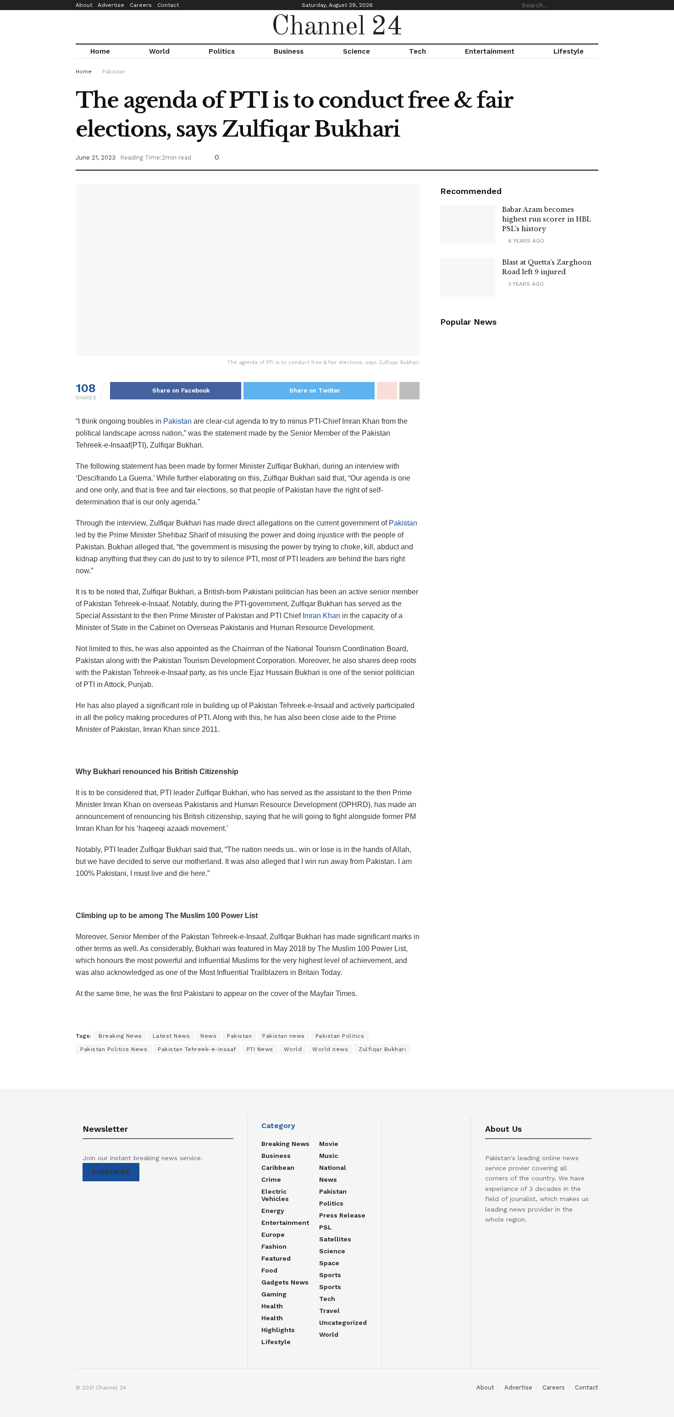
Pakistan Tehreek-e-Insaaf (197, 1049)
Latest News (171, 1036)
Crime (271, 1179)
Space (329, 1263)
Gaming (274, 1294)
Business (289, 51)
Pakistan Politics (340, 1036)
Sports (330, 1275)
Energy (272, 1210)
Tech (417, 51)
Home (100, 51)
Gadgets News (285, 1282)
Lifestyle (568, 51)
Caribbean (277, 1167)
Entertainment (489, 51)
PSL (325, 1227)
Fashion (274, 1246)
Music (328, 1155)
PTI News (260, 1049)
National (332, 1167)
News (208, 1036)
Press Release (342, 1215)
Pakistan (113, 71)
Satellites (335, 1239)
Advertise (111, 5)
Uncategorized (343, 1322)
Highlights (278, 1330)
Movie (328, 1143)
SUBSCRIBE (111, 1171)
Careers (141, 5)
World (159, 51)
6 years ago (525, 241)
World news (330, 1049)
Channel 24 (337, 27)
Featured (276, 1258)
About (84, 5)
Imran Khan (321, 616)
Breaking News (120, 1036)
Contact (168, 5)
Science (356, 51)
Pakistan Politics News (113, 1049)
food (269, 1270)
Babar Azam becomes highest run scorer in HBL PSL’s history (546, 219)
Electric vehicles (275, 1195)
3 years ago (525, 284)
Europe (273, 1234)
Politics (222, 51)
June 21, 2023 (96, 157)
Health (272, 1306)
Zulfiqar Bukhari (382, 1049)
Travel (329, 1310)
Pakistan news (283, 1036)
